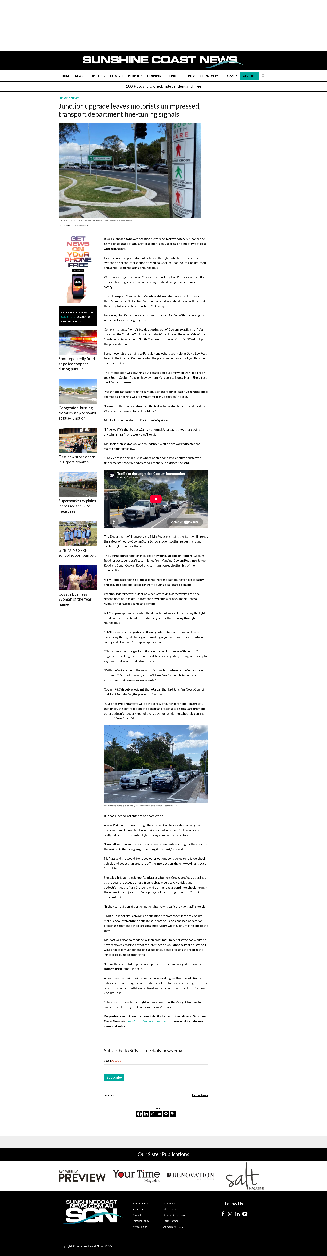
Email (112, 1060)
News (75, 98)
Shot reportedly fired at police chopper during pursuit (77, 363)
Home (63, 98)
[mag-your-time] (136, 1176)
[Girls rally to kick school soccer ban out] (78, 533)
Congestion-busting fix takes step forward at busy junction (77, 412)
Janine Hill (65, 225)
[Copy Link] (173, 1114)
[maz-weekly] (82, 1176)
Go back (109, 1095)
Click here (68, 316)
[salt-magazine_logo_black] (244, 1176)
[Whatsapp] (153, 1114)
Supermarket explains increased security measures (77, 505)
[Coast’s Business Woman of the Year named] (78, 577)
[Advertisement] (240, 128)
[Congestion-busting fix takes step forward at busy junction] (78, 391)
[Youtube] (245, 1214)
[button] (263, 76)
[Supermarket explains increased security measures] (78, 484)
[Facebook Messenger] (166, 1114)
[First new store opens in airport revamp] (78, 440)
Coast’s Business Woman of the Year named (75, 599)
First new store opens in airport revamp (77, 459)
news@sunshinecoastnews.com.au (149, 1021)
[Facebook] (139, 1114)
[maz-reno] (190, 1176)
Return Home (200, 1095)
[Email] (159, 1114)
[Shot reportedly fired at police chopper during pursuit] (78, 342)
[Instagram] (230, 1214)
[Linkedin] (146, 1114)
